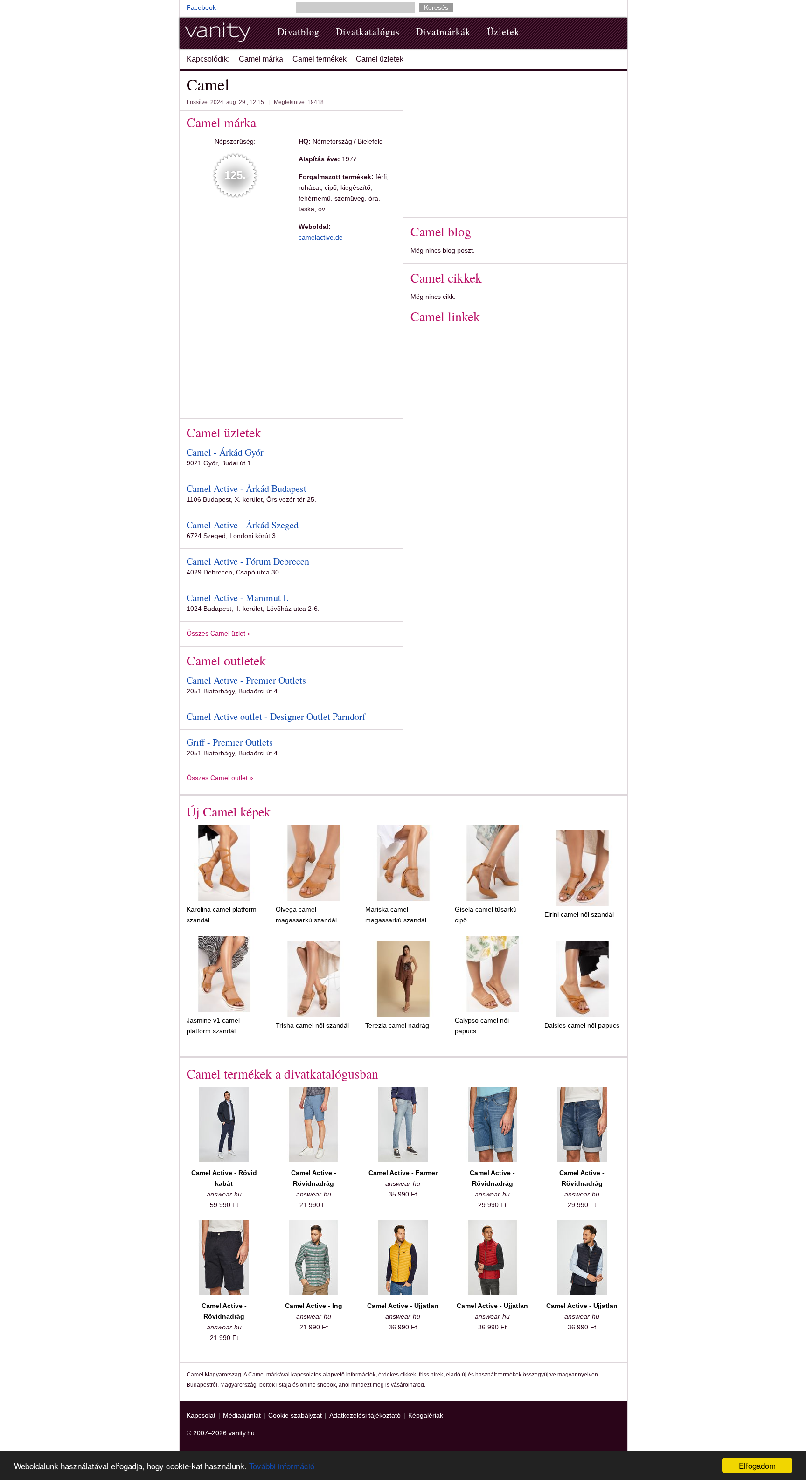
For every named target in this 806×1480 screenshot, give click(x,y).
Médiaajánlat (242, 1415)
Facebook (201, 7)
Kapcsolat (201, 1415)
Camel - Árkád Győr (225, 452)
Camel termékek (319, 59)
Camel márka (261, 59)
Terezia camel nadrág (397, 1025)
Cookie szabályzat (295, 1415)
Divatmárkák (443, 31)
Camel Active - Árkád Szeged (243, 525)
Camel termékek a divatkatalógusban (282, 1073)
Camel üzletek (379, 59)
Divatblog (299, 31)
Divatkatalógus (368, 31)
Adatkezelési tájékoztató (365, 1415)
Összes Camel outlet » (220, 777)
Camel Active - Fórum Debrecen (248, 561)
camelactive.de (321, 237)
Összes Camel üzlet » (219, 633)
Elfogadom (757, 1465)
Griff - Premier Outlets (230, 742)
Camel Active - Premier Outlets (246, 680)
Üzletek (503, 31)
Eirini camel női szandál (579, 914)
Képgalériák (425, 1415)
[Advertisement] (265, 342)
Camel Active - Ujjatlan (402, 1305)
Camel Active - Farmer (403, 1172)
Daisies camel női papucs (581, 1025)
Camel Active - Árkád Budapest (246, 488)
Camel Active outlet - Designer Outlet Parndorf (276, 716)
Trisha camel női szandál (312, 1025)
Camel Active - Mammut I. (238, 597)
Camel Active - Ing (313, 1305)
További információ (281, 1466)
